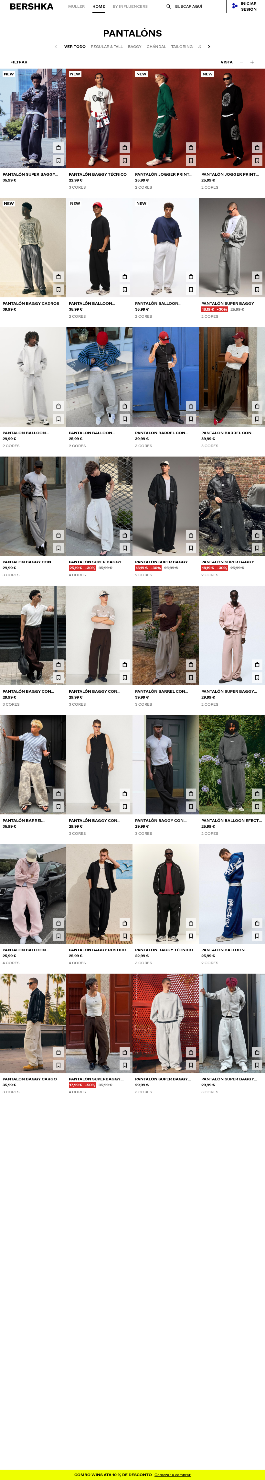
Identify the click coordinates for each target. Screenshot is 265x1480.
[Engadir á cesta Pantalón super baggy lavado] (257, 664)
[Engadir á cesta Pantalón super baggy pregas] (191, 1052)
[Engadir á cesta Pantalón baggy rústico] (125, 923)
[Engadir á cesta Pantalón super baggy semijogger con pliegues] (257, 1311)
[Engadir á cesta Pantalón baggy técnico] (125, 147)
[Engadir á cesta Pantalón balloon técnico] (58, 406)
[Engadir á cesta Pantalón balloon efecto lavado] (257, 794)
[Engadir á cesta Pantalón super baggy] (257, 276)
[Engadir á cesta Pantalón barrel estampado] (58, 794)
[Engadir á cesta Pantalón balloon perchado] (58, 923)
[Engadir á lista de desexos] (58, 160)
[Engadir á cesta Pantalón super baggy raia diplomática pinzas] (191, 1443)
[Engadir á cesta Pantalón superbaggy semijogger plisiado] (125, 1052)
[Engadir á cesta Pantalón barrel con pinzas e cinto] (191, 406)
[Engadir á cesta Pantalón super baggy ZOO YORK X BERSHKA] (58, 147)
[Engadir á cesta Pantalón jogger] (257, 1443)
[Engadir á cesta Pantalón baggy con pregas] (58, 535)
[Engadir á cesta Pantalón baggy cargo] (58, 1052)
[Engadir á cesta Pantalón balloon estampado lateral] (257, 923)
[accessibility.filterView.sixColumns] (252, 62)
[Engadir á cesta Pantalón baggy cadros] (58, 276)
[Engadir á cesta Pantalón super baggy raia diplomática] (191, 1181)
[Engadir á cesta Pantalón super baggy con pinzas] (125, 1443)
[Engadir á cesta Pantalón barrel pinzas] (125, 1181)
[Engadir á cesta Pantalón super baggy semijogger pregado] (125, 535)
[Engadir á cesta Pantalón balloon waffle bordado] (125, 276)
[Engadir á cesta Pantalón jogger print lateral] (191, 147)
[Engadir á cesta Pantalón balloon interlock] (125, 406)
